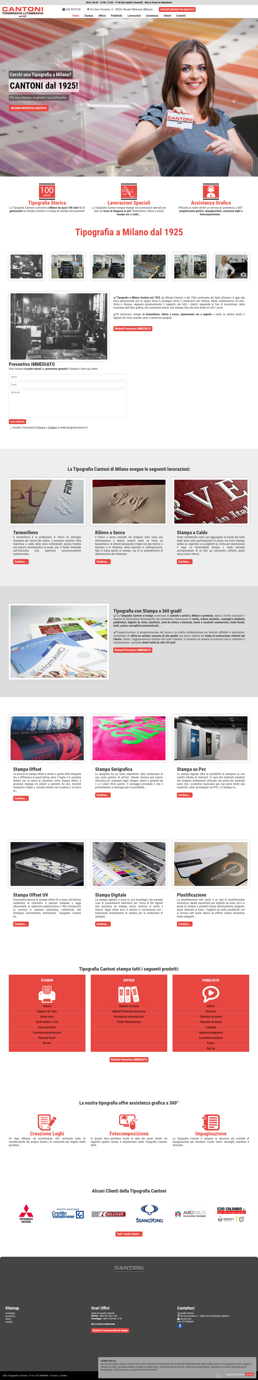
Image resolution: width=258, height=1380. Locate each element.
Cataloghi (211, 1027)
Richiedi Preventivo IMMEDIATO (133, 328)
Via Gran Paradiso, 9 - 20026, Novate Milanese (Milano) (121, 9)
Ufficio (102, 15)
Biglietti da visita (47, 1011)
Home (75, 15)
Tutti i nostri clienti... (129, 1234)
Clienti (167, 15)
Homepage (10, 1313)
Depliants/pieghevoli (211, 1032)
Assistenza (152, 15)
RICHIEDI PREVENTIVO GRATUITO (177, 9)
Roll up (211, 1048)
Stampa (88, 15)
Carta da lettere (47, 1027)
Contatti (181, 15)
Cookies (52, 427)
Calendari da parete (211, 1016)
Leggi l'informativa (235, 1374)
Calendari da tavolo (211, 1022)
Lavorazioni (134, 15)
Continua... (21, 561)
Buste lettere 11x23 (47, 1022)
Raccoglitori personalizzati (129, 1016)
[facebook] (180, 1326)
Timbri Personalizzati (129, 1022)
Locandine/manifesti (211, 1038)
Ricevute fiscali (47, 1038)
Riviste (47, 1043)
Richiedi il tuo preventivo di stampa (110, 1330)
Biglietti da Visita (129, 1006)
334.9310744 (73, 9)
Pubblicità (116, 15)
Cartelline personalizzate (47, 1032)
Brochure (211, 1011)
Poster (211, 1043)
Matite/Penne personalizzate (129, 1011)
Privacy (41, 427)
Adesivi (47, 1006)
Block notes (47, 1016)
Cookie (63, 1375)
